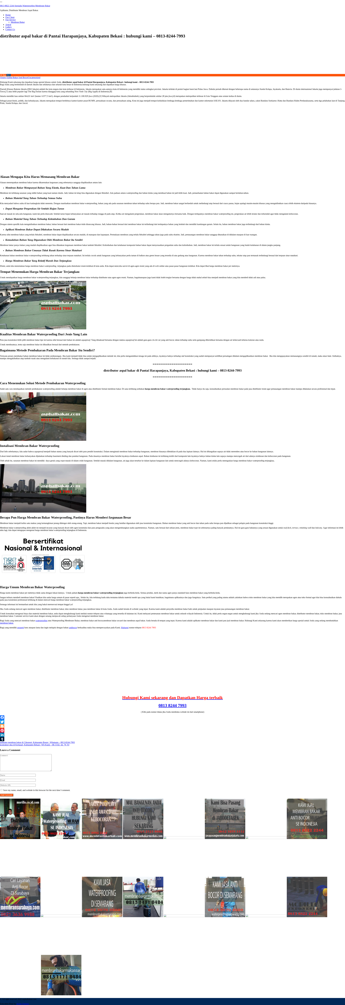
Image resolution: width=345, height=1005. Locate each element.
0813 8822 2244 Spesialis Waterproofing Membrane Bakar (25, 6)
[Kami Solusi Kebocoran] (266, 838)
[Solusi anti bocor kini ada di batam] (184, 916)
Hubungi (125, 627)
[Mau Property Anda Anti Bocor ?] (266, 916)
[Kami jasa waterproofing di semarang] (102, 916)
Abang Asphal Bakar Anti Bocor (14, 77)
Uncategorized (34, 77)
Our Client (9, 17)
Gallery (8, 27)
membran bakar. (7, 623)
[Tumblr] (172, 739)
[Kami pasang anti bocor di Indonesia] (307, 916)
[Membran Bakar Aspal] (61, 838)
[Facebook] (172, 717)
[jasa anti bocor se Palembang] (20, 994)
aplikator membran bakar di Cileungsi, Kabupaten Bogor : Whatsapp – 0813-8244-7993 (37, 742)
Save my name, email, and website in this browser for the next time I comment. (36, 790)
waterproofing (41, 620)
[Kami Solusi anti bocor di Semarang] (225, 916)
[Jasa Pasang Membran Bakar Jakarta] (225, 838)
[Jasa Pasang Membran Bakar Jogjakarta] (61, 916)
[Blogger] (172, 726)
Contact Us (10, 29)
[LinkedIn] (172, 735)
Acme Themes (22, 1004)
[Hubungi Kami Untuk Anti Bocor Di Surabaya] (184, 838)
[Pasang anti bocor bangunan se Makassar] (143, 916)
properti (20, 627)
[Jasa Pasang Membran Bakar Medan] (143, 838)
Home (8, 15)
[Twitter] (172, 722)
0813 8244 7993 (172, 705)
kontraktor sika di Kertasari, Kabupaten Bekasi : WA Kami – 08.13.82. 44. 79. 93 (34, 745)
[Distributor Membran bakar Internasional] (20, 838)
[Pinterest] (172, 730)
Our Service (10, 20)
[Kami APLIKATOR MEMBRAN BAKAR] (307, 838)
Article (8, 24)
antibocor (73, 627)
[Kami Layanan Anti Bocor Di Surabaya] (20, 916)
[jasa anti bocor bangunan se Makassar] (61, 994)
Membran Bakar (18, 22)
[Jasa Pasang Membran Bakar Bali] (102, 838)
